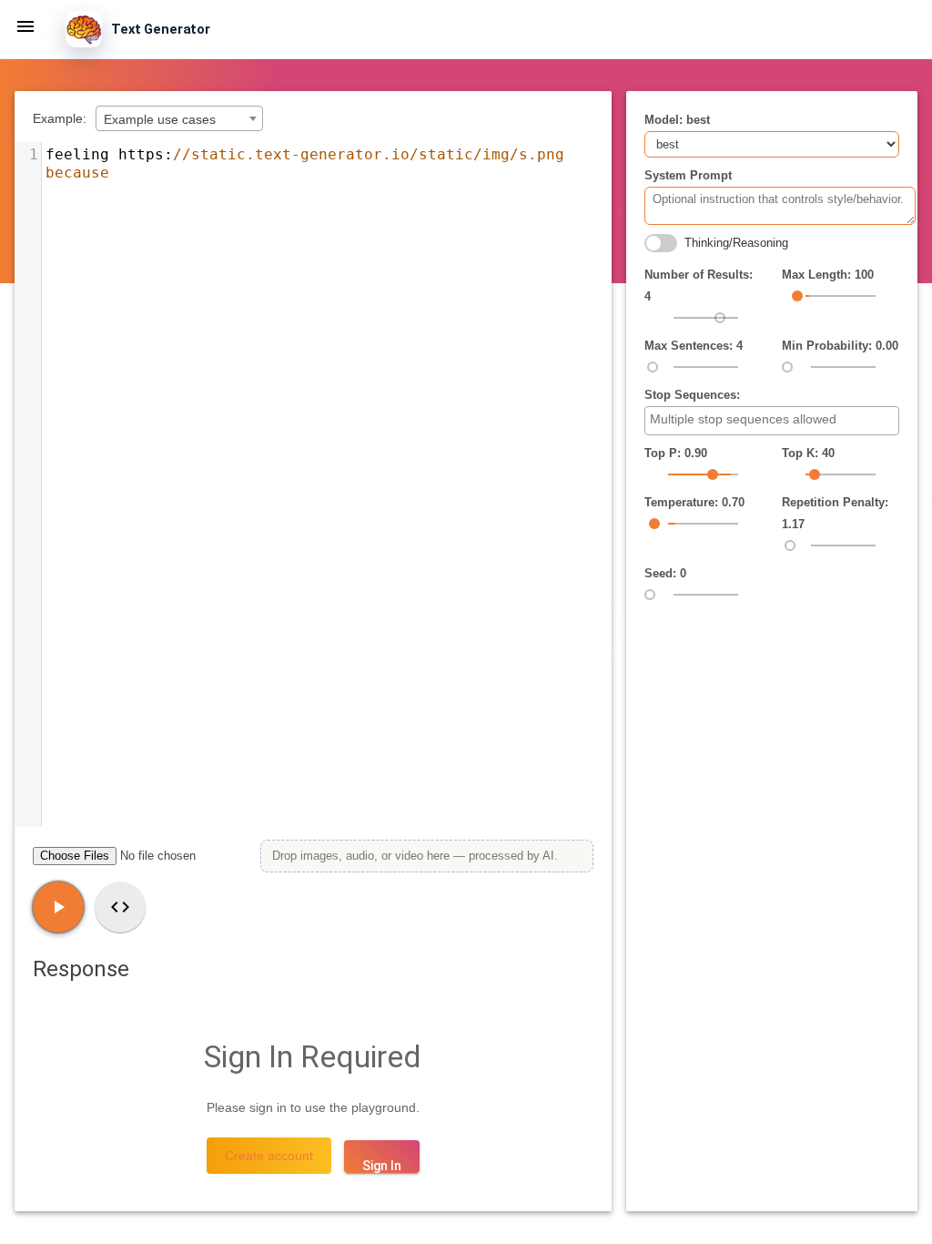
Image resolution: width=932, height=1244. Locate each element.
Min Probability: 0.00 (840, 345)
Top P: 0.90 (675, 453)
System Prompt (688, 175)
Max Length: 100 (828, 274)
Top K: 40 (808, 453)
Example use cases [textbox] (160, 119)
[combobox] (179, 118)
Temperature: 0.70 (694, 502)
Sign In (381, 1165)
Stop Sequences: (692, 395)
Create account (269, 1155)
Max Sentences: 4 (693, 345)
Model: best (677, 120)
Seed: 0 (665, 573)
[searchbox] (774, 420)
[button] (25, 25)
